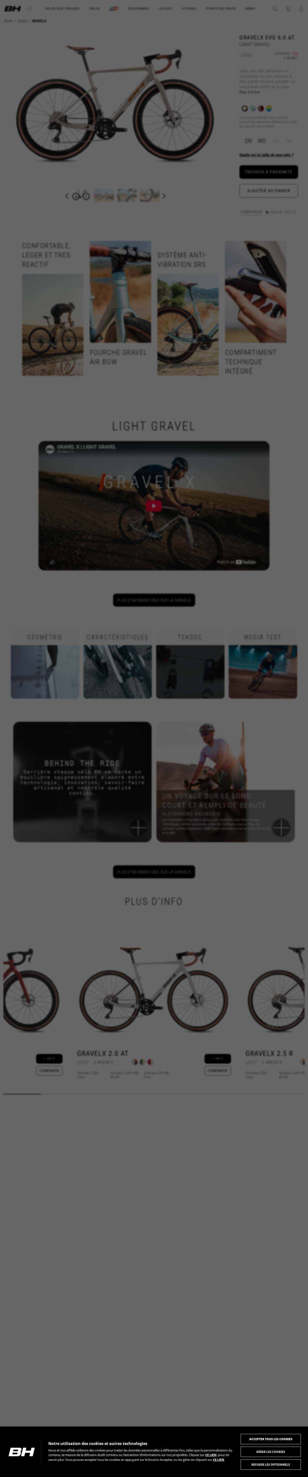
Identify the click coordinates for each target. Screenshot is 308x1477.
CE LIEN (211, 1455)
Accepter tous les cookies (270, 1439)
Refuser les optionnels (270, 1465)
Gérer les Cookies (270, 1452)
